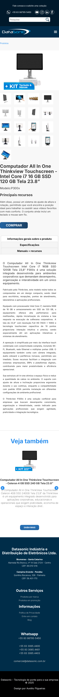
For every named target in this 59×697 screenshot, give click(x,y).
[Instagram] (42, 12)
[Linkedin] (47, 12)
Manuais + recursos (29, 250)
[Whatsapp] (8, 12)
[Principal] (16, 31)
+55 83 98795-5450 (29, 638)
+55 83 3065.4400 (29, 646)
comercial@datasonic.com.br (29, 661)
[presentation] (2, 488)
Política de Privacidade (29, 612)
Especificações (29, 244)
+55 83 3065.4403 (29, 653)
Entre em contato (29, 616)
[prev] (2, 488)
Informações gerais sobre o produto (29, 238)
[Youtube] (37, 12)
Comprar (14, 225)
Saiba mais (29, 527)
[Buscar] (47, 19)
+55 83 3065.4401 (29, 649)
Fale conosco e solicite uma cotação (29, 5)
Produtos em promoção (29, 600)
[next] (56, 488)
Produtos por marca (29, 596)
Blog (29, 620)
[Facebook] (52, 12)
